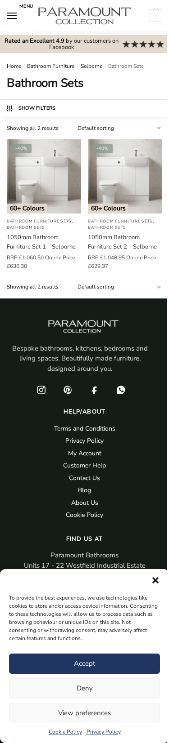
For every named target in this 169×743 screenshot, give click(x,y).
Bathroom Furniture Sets (39, 221)
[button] (155, 580)
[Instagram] (41, 389)
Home (14, 66)
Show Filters (37, 108)
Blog (84, 490)
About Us (84, 502)
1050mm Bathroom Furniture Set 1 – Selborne (41, 242)
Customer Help (84, 465)
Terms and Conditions (84, 428)
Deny (85, 688)
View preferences (84, 712)
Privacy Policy (104, 731)
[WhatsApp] (121, 389)
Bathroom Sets (26, 227)
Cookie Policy (65, 731)
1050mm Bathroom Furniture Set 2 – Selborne (122, 242)
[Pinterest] (68, 389)
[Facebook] (94, 389)
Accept (84, 663)
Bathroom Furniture (50, 66)
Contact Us (84, 478)
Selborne (91, 66)
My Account (84, 453)
